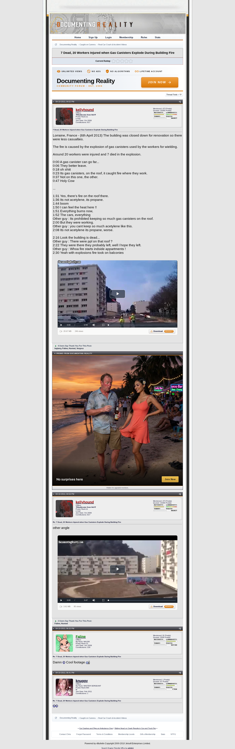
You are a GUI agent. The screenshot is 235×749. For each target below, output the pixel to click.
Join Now (157, 82)
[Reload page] (56, 44)
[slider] (142, 600)
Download (163, 331)
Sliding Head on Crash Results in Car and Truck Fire (135, 728)
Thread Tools (172, 95)
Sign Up (93, 37)
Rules (144, 37)
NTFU (173, 734)
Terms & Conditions (104, 734)
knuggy (82, 681)
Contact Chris (65, 734)
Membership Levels (126, 734)
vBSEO (131, 748)
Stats (158, 37)
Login (108, 37)
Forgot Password (83, 734)
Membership (126, 37)
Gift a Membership (147, 734)
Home (77, 37)
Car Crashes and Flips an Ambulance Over (96, 728)
